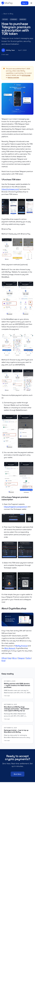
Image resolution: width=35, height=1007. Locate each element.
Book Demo (17, 774)
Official (4, 658)
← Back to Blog (7, 14)
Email (3, 661)
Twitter (28, 658)
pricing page (26, 75)
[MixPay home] (7, 3)
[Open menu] (31, 3)
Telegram (21, 658)
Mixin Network (9, 648)
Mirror (14, 658)
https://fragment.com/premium (15, 507)
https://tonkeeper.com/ (10, 189)
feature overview (13, 77)
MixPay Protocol (21, 646)
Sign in (24, 3)
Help (9, 658)
